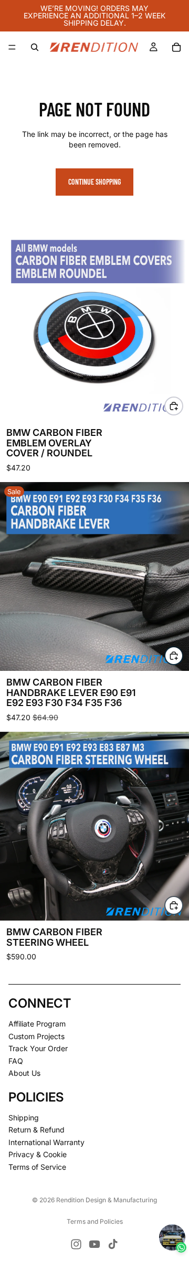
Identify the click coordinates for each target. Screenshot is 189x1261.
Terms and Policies (95, 1221)
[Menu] (12, 47)
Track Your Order (38, 1048)
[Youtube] (94, 1244)
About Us (24, 1073)
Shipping (23, 1117)
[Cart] (176, 47)
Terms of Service (37, 1166)
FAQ (15, 1060)
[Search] (34, 47)
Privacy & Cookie (37, 1154)
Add (182, 655)
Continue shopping (94, 181)
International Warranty (46, 1142)
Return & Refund (36, 1130)
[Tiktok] (113, 1244)
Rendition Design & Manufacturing (106, 1200)
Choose (182, 405)
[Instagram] (76, 1244)
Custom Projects (36, 1036)
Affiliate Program (37, 1023)
